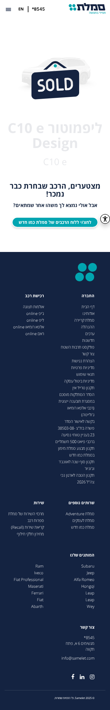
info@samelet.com (77, 658)
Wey (90, 606)
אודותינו (88, 313)
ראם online (34, 333)
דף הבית (88, 306)
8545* (89, 637)
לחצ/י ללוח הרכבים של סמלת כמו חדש (55, 222)
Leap (90, 593)
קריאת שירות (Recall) (27, 527)
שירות (39, 502)
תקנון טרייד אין (83, 387)
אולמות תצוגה (33, 306)
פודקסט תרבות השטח (77, 347)
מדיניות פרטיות (82, 367)
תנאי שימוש (85, 374)
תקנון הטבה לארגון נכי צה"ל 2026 (77, 479)
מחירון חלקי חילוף (30, 534)
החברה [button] (88, 295)
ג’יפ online (35, 313)
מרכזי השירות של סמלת (26, 513)
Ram (39, 566)
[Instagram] (89, 674)
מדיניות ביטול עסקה (79, 381)
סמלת (87, 8)
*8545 (38, 9)
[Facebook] (70, 674)
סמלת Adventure (80, 513)
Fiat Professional (28, 579)
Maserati (35, 586)
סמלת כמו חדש (82, 527)
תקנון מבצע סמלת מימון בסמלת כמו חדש (76, 452)
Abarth (37, 606)
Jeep (90, 572)
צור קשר (88, 354)
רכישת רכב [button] (34, 295)
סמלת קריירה (84, 320)
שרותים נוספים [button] (81, 502)
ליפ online (35, 320)
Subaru (87, 566)
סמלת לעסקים (83, 520)
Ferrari (37, 593)
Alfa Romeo (84, 579)
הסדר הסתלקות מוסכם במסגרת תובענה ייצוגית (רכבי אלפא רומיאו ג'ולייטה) (76, 404)
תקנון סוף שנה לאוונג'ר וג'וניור (76, 465)
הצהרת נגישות (83, 361)
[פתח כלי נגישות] (105, 219)
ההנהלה (87, 327)
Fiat (40, 599)
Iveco (38, 572)
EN (21, 9)
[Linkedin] (79, 674)
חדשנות (88, 340)
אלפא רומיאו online (28, 327)
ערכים (89, 333)
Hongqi (87, 586)
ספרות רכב (36, 520)
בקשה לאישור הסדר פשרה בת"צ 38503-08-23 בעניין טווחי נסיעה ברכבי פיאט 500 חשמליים (74, 431)
